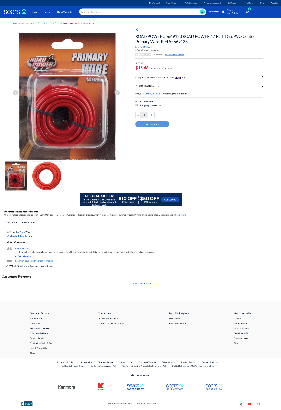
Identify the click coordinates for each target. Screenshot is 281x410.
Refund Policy (125, 362)
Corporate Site (240, 323)
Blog (236, 343)
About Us (34, 353)
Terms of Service (105, 362)
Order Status (35, 323)
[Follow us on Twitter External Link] (241, 404)
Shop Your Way (241, 338)
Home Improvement (29, 23)
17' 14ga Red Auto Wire (18, 232)
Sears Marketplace (179, 313)
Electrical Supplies (47, 23)
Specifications (28, 222)
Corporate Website (147, 362)
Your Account (105, 313)
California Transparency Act (103, 366)
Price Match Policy (65, 362)
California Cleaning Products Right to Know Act (144, 366)
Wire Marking (88, 23)
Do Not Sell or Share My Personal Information (193, 366)
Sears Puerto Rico (242, 333)
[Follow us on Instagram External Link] (258, 404)
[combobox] (142, 11)
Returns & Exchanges (39, 328)
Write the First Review (174, 54)
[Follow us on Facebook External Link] (232, 404)
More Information (16, 242)
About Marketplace (177, 323)
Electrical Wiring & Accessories (68, 23)
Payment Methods (210, 362)
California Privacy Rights (73, 366)
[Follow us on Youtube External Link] (250, 404)
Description (11, 222)
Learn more (180, 214)
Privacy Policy (168, 362)
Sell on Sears (174, 318)
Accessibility (86, 362)
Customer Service (39, 313)
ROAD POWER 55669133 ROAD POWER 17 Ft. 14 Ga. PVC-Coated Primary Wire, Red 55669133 (195, 39)
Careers (237, 318)
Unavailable (156, 105)
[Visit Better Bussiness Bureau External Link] (26, 403)
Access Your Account (108, 318)
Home (15, 23)
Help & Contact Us (38, 348)
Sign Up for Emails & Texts (41, 343)
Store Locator (36, 318)
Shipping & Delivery (39, 333)
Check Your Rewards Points (111, 323)
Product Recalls (37, 338)
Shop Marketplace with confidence (21, 211)
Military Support (241, 328)
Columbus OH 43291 (152, 93)
